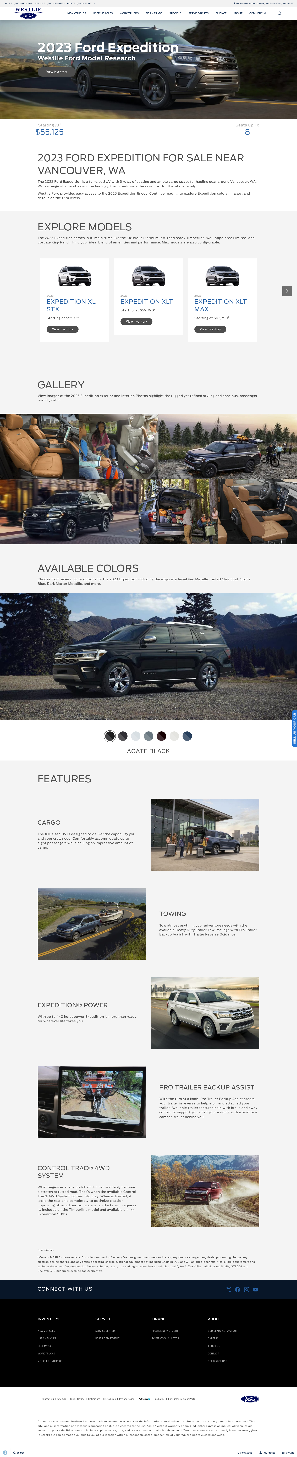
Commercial (257, 13)
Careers (213, 1338)
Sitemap (62, 1399)
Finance (221, 13)
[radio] (110, 736)
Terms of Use (77, 1399)
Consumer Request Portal (182, 1399)
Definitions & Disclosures (102, 1399)
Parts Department (107, 1338)
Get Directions (217, 1361)
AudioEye (160, 1399)
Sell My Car (45, 1345)
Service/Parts (198, 13)
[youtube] (255, 1289)
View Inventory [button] (56, 72)
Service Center (105, 1330)
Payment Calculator (165, 1338)
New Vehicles (76, 13)
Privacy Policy (126, 1399)
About (238, 13)
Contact (213, 1353)
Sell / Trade (154, 13)
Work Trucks (129, 13)
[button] (279, 13)
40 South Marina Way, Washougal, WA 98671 (265, 3)
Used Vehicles (103, 13)
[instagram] (246, 1289)
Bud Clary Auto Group (222, 1330)
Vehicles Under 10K (50, 1361)
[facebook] (237, 1289)
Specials (175, 13)
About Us (214, 1345)
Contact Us (48, 1399)
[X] (229, 1289)
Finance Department (165, 1330)
